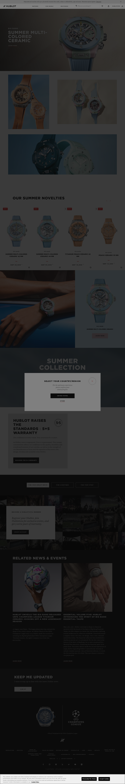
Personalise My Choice (89, 779)
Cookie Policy (35, 782)
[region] (62, 779)
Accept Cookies (104, 779)
